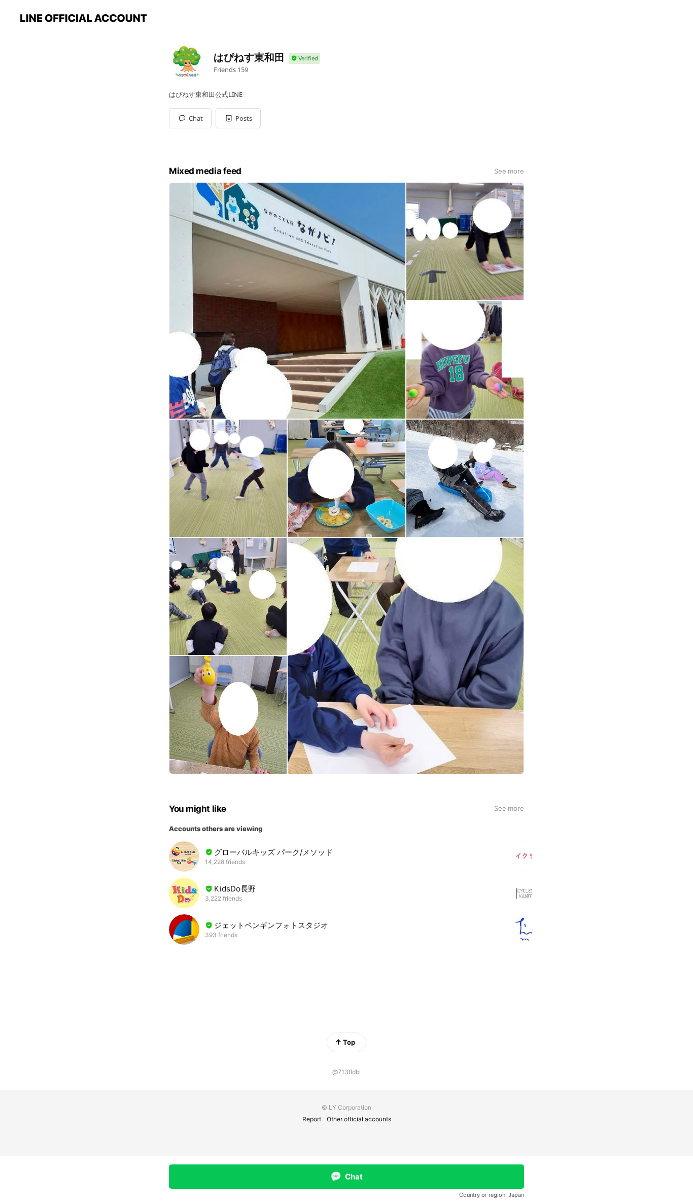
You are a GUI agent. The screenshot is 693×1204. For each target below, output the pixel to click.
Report (311, 1119)
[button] (238, 118)
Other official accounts (359, 1119)
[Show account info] (304, 58)
